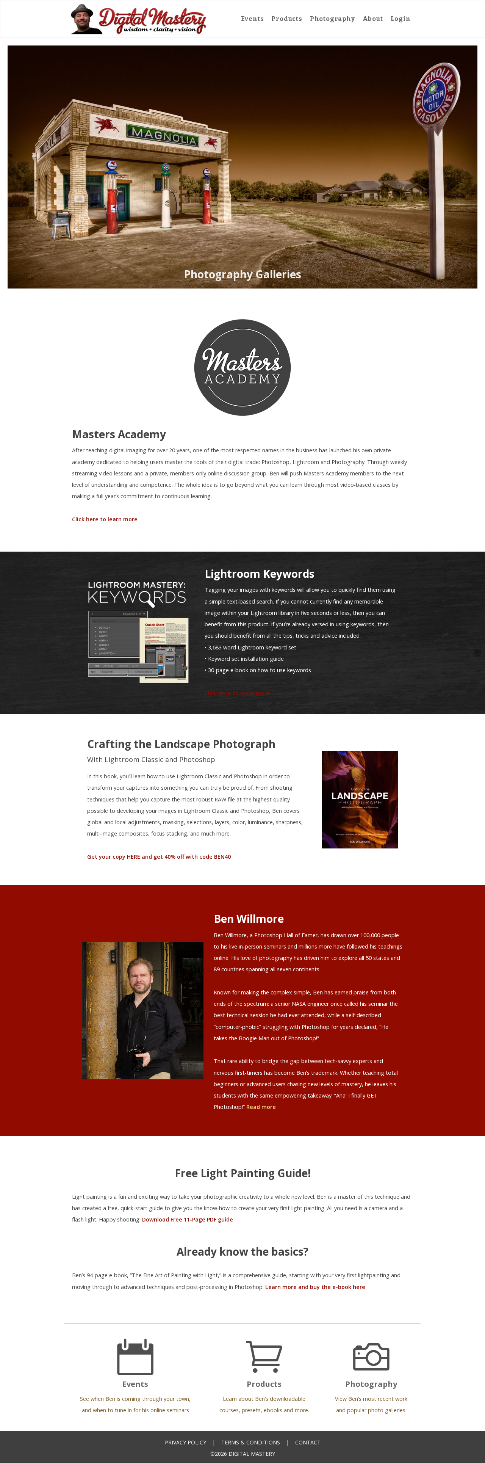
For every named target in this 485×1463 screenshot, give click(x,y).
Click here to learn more (105, 519)
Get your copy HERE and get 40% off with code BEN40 (159, 856)
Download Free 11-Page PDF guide (187, 1219)
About (373, 18)
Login (401, 18)
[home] (138, 19)
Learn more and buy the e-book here (315, 1287)
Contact (308, 1442)
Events (252, 18)
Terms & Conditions (250, 1442)
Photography (332, 18)
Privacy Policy (185, 1442)
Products (286, 18)
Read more (261, 1106)
